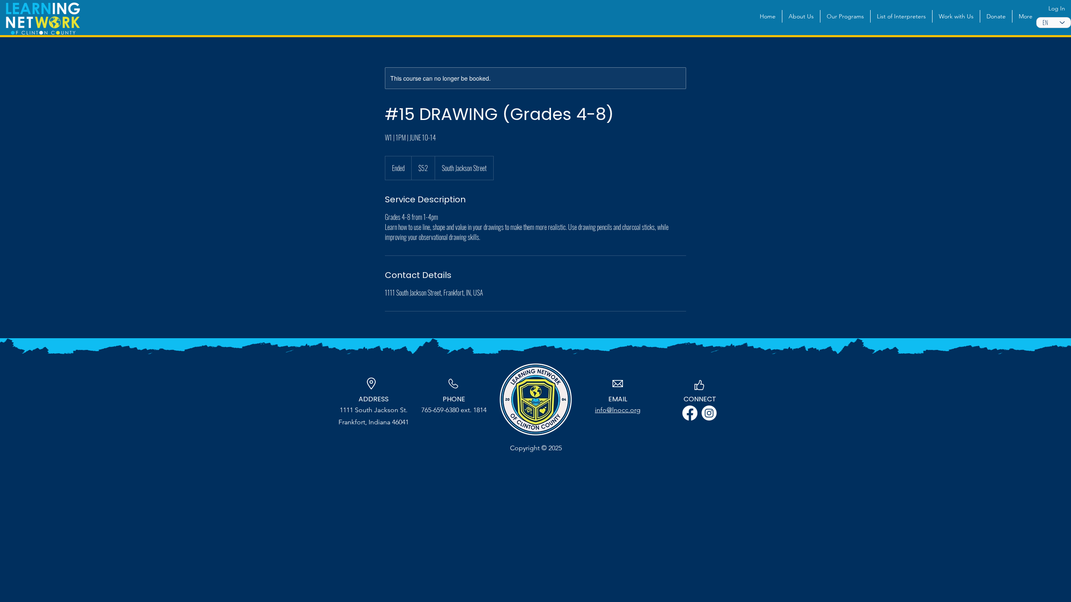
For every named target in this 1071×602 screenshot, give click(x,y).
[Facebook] (689, 413)
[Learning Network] (709, 413)
